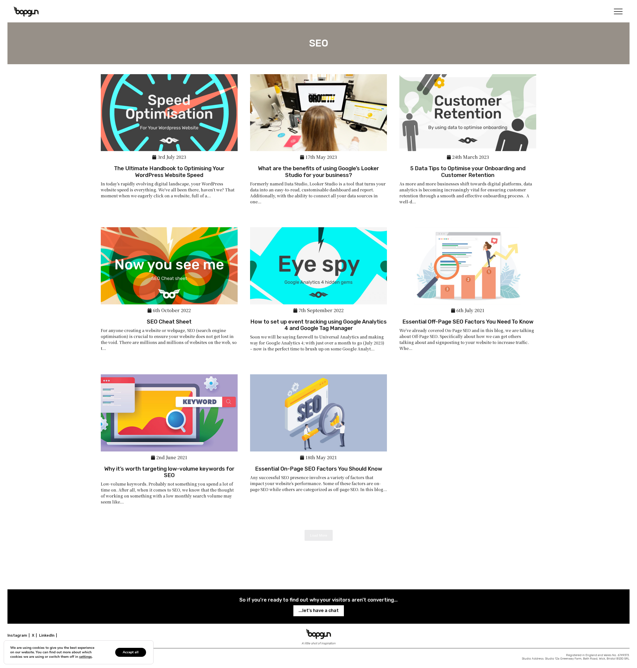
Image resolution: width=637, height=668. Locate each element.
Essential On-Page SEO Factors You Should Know (318, 468)
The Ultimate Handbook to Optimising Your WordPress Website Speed (169, 171)
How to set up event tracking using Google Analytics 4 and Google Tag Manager (318, 325)
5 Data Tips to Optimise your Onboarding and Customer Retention (468, 171)
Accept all (131, 652)
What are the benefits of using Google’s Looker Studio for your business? (318, 171)
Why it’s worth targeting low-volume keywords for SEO (169, 472)
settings (85, 657)
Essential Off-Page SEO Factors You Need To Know (467, 321)
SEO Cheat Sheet (169, 321)
